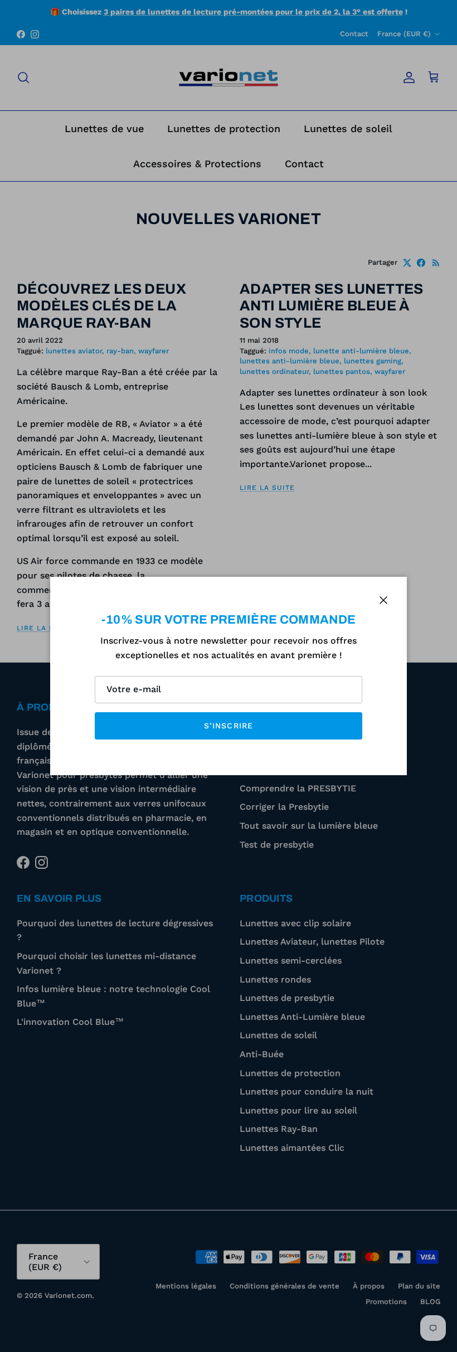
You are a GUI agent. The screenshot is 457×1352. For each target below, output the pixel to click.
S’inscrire (228, 725)
